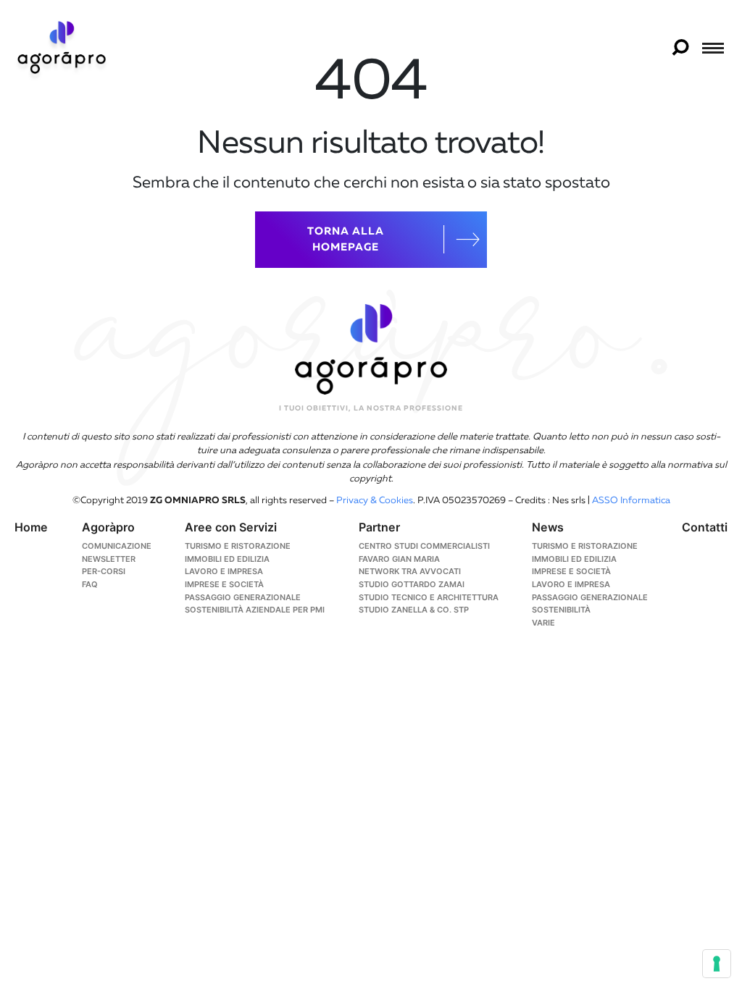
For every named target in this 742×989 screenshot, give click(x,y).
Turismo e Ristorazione (238, 546)
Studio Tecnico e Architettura (429, 597)
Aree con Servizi (231, 527)
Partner (379, 527)
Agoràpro (108, 527)
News (548, 527)
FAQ (90, 584)
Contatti (705, 527)
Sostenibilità (561, 610)
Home (31, 527)
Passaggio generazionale (243, 597)
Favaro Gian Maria (399, 559)
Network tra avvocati (410, 571)
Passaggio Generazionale (590, 597)
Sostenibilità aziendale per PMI (255, 610)
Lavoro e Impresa (224, 571)
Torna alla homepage (345, 240)
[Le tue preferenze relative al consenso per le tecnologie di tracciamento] (716, 963)
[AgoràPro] (61, 47)
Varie (543, 623)
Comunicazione (116, 546)
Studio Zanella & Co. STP (414, 610)
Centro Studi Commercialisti (424, 546)
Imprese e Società (224, 584)
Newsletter (109, 559)
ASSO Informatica (631, 500)
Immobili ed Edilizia (227, 559)
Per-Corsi (103, 571)
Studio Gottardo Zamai (411, 584)
